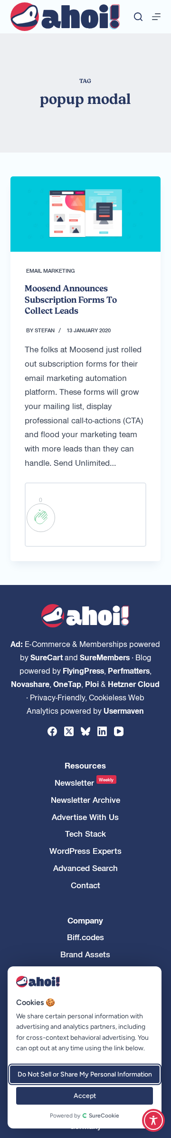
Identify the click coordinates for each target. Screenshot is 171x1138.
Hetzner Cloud (134, 683)
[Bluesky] (85, 731)
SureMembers (105, 657)
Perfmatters (129, 670)
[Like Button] (41, 517)
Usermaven (124, 710)
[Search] (138, 16)
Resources (85, 765)
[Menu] (156, 16)
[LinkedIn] (102, 731)
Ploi (92, 683)
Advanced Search (85, 867)
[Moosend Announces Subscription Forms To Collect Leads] (85, 214)
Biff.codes (85, 937)
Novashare (30, 683)
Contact (85, 885)
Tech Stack (85, 833)
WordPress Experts (85, 850)
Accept (85, 1096)
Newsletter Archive (85, 799)
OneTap (67, 683)
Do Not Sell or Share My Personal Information (85, 1074)
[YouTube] (119, 731)
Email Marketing (50, 270)
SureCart (46, 657)
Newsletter (84, 782)
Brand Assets (85, 954)
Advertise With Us (85, 816)
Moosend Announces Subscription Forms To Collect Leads (71, 299)
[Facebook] (52, 731)
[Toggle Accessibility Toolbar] (153, 1120)
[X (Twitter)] (69, 731)
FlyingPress (83, 670)
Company (85, 920)
